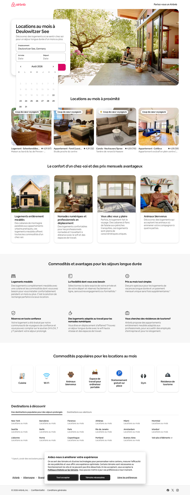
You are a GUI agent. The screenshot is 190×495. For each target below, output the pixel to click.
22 (53, 95)
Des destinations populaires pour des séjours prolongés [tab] (36, 412)
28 (48, 101)
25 (31, 101)
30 (20, 106)
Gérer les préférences (127, 477)
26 (37, 101)
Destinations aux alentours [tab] (79, 412)
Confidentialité (38, 490)
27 (42, 101)
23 (20, 101)
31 (26, 106)
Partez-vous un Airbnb (165, 4)
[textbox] (28, 58)
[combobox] (40, 48)
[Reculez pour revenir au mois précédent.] (21, 66)
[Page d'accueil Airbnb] (18, 4)
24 (26, 101)
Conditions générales (57, 490)
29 (53, 101)
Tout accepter (63, 477)
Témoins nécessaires (95, 477)
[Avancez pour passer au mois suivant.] (53, 66)
